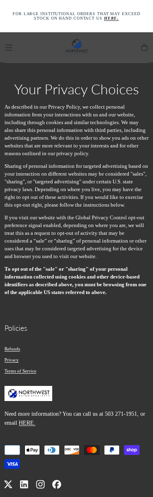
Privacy (11, 359)
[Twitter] (8, 484)
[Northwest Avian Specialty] (28, 395)
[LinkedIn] (24, 484)
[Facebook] (56, 484)
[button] (8, 47)
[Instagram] (40, 484)
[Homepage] (77, 47)
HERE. (27, 422)
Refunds (12, 348)
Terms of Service (20, 370)
